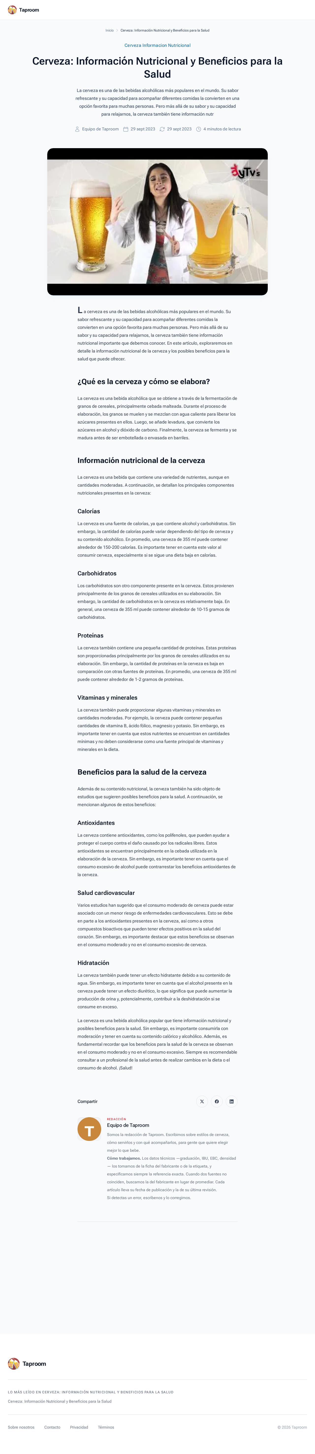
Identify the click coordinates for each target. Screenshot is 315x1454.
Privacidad (79, 1427)
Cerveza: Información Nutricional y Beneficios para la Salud (59, 1401)
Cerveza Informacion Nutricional (157, 45)
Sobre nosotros (21, 1427)
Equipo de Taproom (100, 128)
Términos (106, 1427)
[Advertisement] (157, 1266)
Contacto (52, 1427)
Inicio (110, 30)
